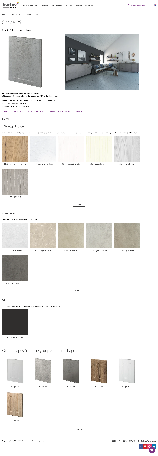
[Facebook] (141, 446)
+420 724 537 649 (128, 441)
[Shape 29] (25, 89)
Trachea (5, 14)
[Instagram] (149, 446)
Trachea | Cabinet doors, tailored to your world (10, 5)
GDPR (114, 441)
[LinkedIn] (154, 446)
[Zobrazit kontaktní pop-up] (152, 450)
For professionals (17, 14)
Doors (29, 14)
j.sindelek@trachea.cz (148, 441)
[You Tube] (145, 446)
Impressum (41, 441)
